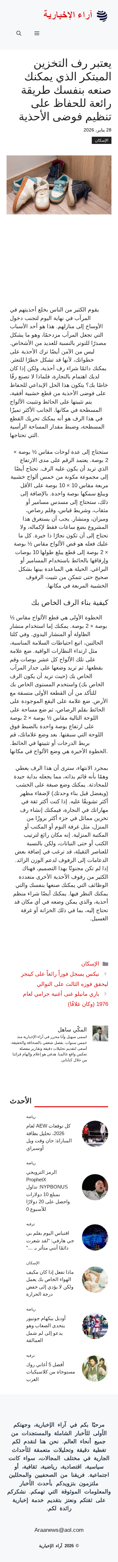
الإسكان (101, 140)
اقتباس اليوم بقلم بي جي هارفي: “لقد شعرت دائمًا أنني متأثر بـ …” (50, 1240)
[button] (19, 33)
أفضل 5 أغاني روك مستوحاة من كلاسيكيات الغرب (50, 1372)
